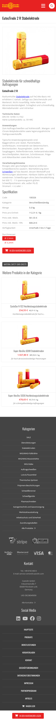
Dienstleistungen (28, 442)
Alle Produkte (28, 528)
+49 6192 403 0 (30, 570)
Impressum (28, 683)
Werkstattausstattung (28, 512)
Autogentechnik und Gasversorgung (28, 507)
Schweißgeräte (28, 496)
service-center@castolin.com (31, 573)
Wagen (30, 706)
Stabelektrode (22, 96)
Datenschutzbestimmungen (28, 675)
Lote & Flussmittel (28, 474)
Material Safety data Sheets (15, 264)
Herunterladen (28, 652)
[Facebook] (32, 618)
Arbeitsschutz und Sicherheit (28, 517)
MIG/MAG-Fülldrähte (28, 453)
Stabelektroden (28, 448)
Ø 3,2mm (9, 242)
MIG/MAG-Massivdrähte (28, 458)
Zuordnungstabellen (28, 523)
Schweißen (7, 171)
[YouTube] (25, 618)
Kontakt (28, 660)
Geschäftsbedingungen (28, 667)
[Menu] (43, 5)
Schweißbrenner (29, 490)
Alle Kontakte (28, 602)
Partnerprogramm (28, 690)
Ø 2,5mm (9, 238)
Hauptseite (28, 629)
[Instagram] (39, 618)
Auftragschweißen (28, 469)
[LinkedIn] (18, 618)
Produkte (29, 637)
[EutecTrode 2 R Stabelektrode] (28, 51)
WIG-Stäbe (28, 464)
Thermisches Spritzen (29, 480)
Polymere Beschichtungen (29, 485)
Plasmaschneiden (28, 501)
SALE (29, 437)
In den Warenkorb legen (20, 250)
